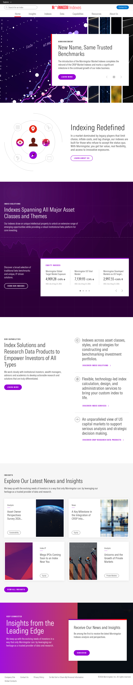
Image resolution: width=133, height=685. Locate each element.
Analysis (10, 505)
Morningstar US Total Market (84, 273)
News (74, 505)
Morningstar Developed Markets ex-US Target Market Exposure (113, 273)
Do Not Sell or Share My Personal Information (66, 677)
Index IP (43, 548)
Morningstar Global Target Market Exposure (56, 273)
